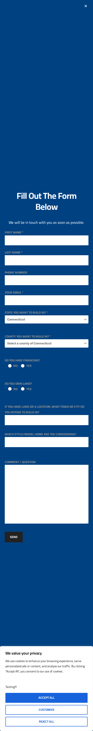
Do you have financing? (22, 363)
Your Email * (14, 292)
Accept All (46, 697)
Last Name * (13, 252)
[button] (85, 6)
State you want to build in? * (26, 312)
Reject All (46, 721)
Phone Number (16, 272)
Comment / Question (20, 462)
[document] (46, 365)
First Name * (14, 232)
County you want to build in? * (28, 336)
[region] (46, 688)
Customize (47, 709)
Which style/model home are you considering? (40, 434)
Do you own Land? (18, 386)
